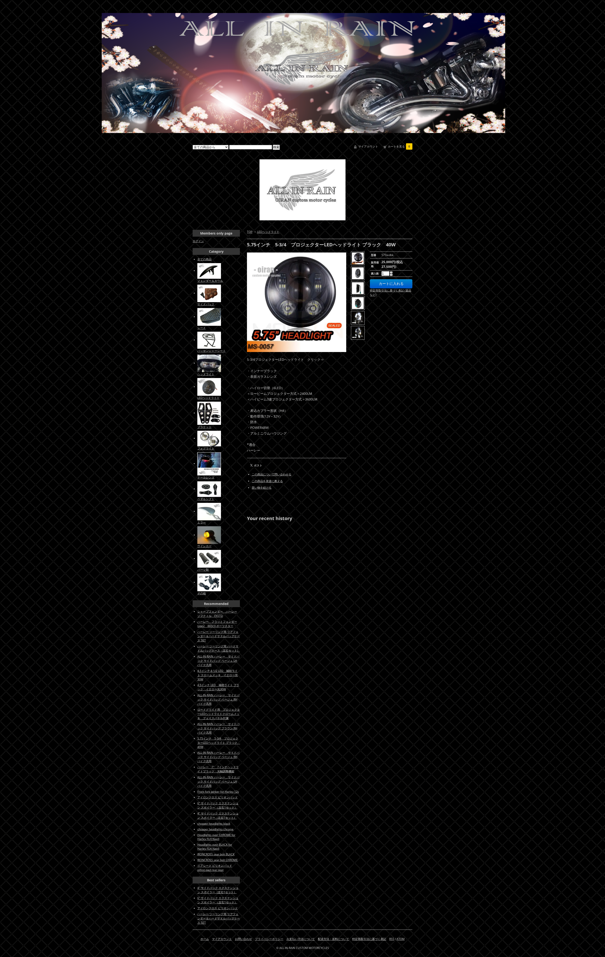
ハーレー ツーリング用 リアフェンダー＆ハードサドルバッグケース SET (218, 636)
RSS (391, 939)
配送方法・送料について (333, 939)
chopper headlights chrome (215, 829)
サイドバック (205, 304)
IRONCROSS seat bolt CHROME (217, 860)
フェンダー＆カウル (210, 281)
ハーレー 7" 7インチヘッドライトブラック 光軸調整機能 (218, 769)
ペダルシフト (205, 499)
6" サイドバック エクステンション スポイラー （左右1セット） (217, 805)
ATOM (401, 939)
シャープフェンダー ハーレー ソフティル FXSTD (217, 613)
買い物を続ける (262, 488)
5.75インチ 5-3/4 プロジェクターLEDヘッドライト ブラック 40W (218, 742)
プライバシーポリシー (269, 939)
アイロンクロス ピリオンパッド (217, 797)
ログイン (198, 241)
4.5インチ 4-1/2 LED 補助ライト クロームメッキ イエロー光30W (217, 675)
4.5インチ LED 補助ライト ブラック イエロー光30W (218, 687)
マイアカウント (368, 146)
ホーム (204, 939)
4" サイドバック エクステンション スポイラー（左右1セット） (217, 815)
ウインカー (204, 546)
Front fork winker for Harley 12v (218, 792)
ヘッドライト (205, 374)
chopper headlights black (213, 824)
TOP (249, 232)
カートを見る (399, 146)
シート (201, 328)
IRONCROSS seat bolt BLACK (215, 854)
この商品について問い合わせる (271, 474)
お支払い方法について (300, 939)
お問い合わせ (243, 939)
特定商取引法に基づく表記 (369, 939)
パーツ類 (203, 570)
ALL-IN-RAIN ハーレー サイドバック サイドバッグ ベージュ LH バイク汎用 (218, 660)
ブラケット (204, 427)
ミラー (201, 522)
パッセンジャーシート (211, 351)
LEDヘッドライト (268, 232)
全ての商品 (204, 259)
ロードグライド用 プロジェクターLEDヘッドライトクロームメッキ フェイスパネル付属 (218, 714)
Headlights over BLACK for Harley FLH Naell (214, 847)
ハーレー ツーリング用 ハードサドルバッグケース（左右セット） (218, 648)
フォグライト (205, 448)
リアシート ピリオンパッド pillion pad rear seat (214, 868)
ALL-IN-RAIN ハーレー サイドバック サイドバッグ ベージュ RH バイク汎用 (218, 699)
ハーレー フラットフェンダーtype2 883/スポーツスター (217, 624)
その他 (201, 593)
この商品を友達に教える (267, 481)
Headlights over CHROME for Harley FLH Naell (216, 837)
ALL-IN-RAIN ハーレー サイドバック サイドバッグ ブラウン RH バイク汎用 (218, 728)
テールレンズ (205, 477)
